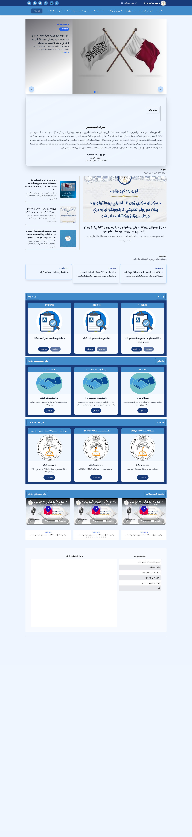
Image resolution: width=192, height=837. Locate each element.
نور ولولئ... (96, 477)
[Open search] (57, 3)
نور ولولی (136, 349)
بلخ (159, 588)
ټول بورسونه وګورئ (36, 422)
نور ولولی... (142, 477)
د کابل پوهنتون (154, 567)
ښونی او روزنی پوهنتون (151, 583)
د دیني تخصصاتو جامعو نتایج (149, 562)
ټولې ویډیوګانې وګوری (37, 494)
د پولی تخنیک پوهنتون (151, 572)
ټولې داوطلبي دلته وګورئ (38, 361)
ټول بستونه (32, 296)
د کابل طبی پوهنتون (152, 577)
